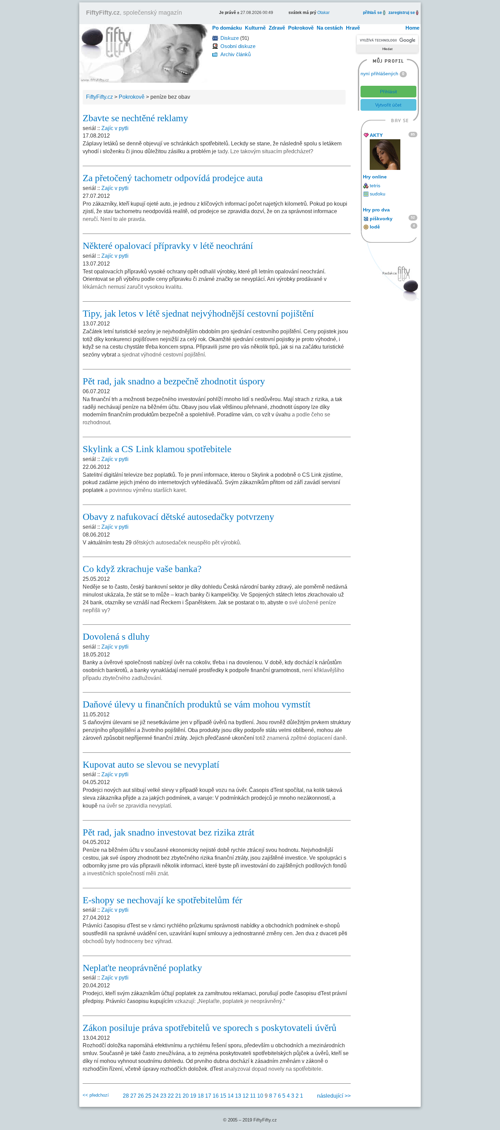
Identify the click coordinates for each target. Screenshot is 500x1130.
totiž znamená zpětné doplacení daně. (301, 738)
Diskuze (229, 38)
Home (412, 28)
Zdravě (277, 28)
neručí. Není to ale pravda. (114, 219)
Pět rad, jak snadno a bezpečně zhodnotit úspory (174, 381)
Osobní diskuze (237, 46)
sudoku (377, 193)
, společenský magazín (134, 12)
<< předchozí (96, 1095)
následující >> (334, 1096)
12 (246, 1096)
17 (208, 1096)
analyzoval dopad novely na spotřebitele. (273, 1069)
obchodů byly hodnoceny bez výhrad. (127, 941)
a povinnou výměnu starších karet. (146, 490)
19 (193, 1096)
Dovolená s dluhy (116, 636)
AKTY (376, 135)
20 (186, 1096)
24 (156, 1096)
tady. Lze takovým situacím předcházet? (265, 151)
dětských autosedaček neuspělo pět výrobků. (187, 542)
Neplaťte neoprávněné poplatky (142, 967)
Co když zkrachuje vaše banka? (142, 568)
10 (260, 1096)
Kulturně (255, 28)
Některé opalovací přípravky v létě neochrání (168, 245)
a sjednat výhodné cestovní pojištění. (161, 354)
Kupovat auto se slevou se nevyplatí (151, 764)
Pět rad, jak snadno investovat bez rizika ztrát (168, 832)
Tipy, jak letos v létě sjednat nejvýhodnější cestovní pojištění (198, 313)
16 (216, 1096)
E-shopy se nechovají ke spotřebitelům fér (162, 900)
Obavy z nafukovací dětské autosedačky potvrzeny (178, 516)
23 (163, 1096)
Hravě (353, 28)
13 (238, 1096)
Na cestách (330, 28)
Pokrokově (301, 28)
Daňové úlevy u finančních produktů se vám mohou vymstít (197, 704)
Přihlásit (388, 91)
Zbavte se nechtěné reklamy (135, 118)
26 (141, 1096)
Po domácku (227, 28)
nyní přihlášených (379, 73)
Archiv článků (235, 54)
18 (201, 1096)
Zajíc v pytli (115, 128)
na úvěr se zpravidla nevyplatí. (135, 806)
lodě (375, 226)
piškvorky (381, 218)
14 (231, 1096)
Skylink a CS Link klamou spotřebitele (157, 449)
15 (223, 1096)
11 (253, 1096)
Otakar (323, 12)
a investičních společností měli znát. (126, 873)
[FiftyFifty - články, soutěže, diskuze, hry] (143, 53)
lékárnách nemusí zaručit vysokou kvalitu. (133, 287)
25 (148, 1096)
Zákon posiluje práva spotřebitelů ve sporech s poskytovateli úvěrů (209, 1027)
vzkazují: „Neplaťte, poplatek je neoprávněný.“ (229, 1001)
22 (171, 1096)
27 (133, 1096)
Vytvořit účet (388, 105)
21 (178, 1096)
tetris (375, 185)
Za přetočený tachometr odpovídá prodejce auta (173, 178)
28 (126, 1096)
